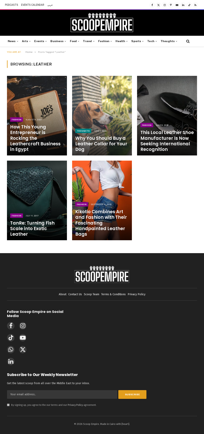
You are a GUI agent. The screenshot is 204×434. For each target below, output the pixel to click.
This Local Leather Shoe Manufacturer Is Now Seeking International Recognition (167, 141)
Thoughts (168, 41)
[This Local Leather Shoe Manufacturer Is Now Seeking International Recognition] (167, 115)
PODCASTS (11, 5)
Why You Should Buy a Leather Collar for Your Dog (101, 144)
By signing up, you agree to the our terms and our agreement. (51, 404)
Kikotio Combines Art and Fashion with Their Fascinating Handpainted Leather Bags (101, 223)
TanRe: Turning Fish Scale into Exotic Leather (32, 228)
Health (120, 41)
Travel (87, 41)
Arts (25, 41)
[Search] (187, 41)
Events (39, 41)
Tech (150, 41)
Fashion (103, 41)
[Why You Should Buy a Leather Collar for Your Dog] (102, 115)
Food (73, 41)
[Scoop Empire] (102, 23)
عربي (50, 5)
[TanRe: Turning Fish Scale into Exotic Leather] (37, 200)
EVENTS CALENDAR (32, 5)
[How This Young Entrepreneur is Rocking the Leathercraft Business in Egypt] (37, 115)
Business (57, 41)
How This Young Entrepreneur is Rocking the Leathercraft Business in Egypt (35, 138)
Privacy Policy (75, 404)
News (12, 41)
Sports (136, 41)
